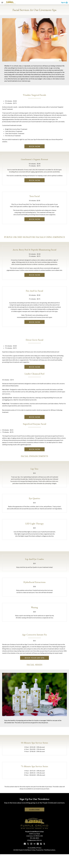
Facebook (25, 844)
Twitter (28, 844)
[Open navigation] (2, 2)
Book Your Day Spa (34, 658)
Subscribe (34, 809)
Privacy (39, 848)
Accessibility (32, 848)
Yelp (44, 844)
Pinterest (38, 844)
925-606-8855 (34, 838)
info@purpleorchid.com (34, 840)
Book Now (34, 146)
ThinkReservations (49, 850)
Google (41, 844)
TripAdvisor (34, 844)
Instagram (31, 844)
